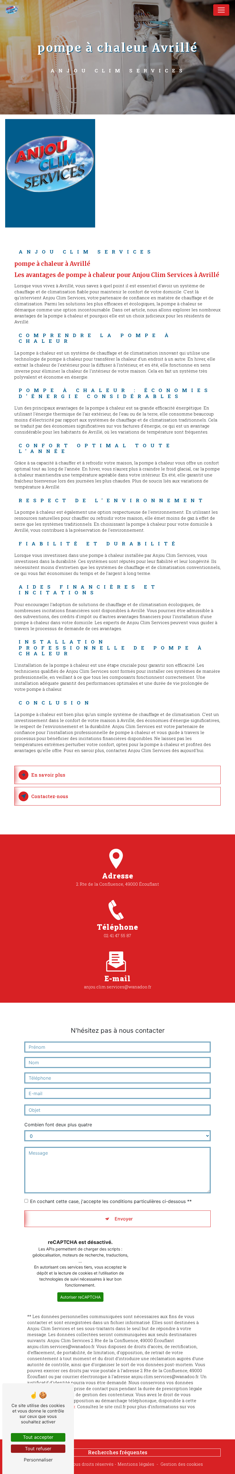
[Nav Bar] (221, 10)
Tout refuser (38, 1448)
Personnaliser (38, 1460)
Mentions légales (135, 1464)
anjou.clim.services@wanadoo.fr (117, 987)
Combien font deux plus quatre (58, 1124)
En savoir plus (48, 775)
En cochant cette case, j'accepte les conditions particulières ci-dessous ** (111, 1201)
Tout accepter (38, 1437)
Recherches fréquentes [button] (117, 1452)
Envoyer (124, 1219)
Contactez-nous (49, 796)
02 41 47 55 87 (117, 935)
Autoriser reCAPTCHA (80, 1297)
